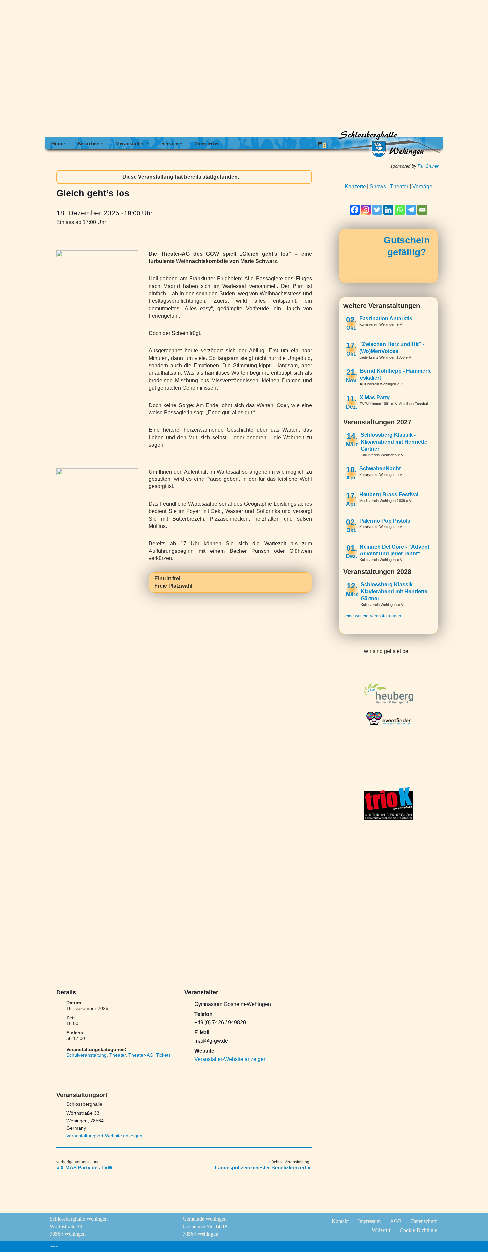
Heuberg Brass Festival (388, 494)
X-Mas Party (375, 397)
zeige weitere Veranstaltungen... (374, 615)
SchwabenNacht (380, 468)
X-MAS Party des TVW (84, 1167)
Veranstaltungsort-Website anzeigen (104, 1135)
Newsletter (207, 143)
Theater (117, 1055)
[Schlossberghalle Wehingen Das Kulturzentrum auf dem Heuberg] (383, 143)
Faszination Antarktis (385, 318)
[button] (101, 143)
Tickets (163, 1055)
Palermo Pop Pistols (384, 521)
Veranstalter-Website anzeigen (230, 1059)
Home (58, 143)
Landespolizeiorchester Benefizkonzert (262, 1167)
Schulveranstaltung (86, 1055)
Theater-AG (140, 1055)
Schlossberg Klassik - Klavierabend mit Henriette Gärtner (394, 442)
